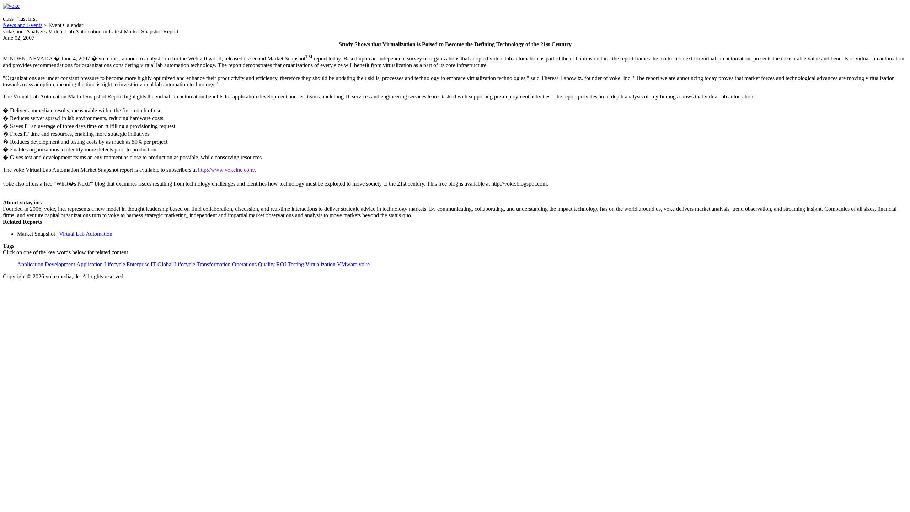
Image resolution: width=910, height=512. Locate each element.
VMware (347, 264)
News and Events (22, 25)
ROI (281, 264)
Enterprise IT (141, 264)
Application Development (46, 264)
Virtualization (320, 264)
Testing (296, 264)
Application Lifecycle (100, 264)
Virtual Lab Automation (85, 234)
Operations (244, 264)
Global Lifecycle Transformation (194, 264)
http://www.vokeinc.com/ (226, 170)
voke (364, 264)
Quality (266, 264)
